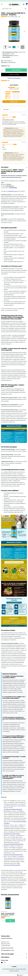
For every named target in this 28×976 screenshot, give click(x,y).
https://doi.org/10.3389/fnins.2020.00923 (13, 854)
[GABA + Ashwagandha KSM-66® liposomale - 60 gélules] (8, 903)
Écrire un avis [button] (14, 101)
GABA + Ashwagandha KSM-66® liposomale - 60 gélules (8, 914)
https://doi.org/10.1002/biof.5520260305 (13, 809)
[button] (4, 16)
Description (4, 167)
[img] (5, 115)
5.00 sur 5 (17, 87)
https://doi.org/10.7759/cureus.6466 (12, 865)
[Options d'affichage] (10, 920)
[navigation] (5, 47)
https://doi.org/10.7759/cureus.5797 (12, 833)
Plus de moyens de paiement (14, 78)
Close (14, 954)
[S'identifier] (23, 4)
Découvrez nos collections (2, 4)
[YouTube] (2, 962)
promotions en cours (12, 191)
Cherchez (25, 8)
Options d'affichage (16, 70)
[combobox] (14, 8)
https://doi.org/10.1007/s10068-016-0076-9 (13, 844)
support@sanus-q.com (8, 950)
